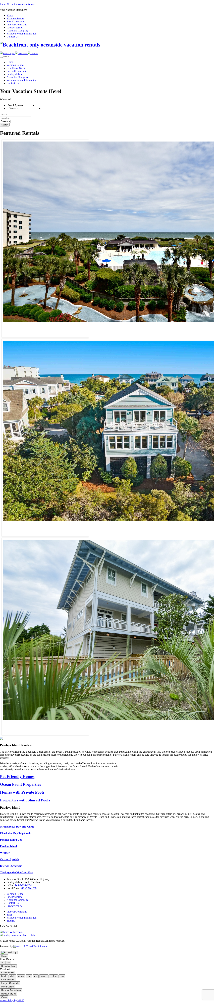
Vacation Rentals (15, 65)
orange (44, 976)
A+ (8, 962)
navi (62, 976)
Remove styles (8, 993)
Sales (9, 914)
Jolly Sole (45, 724)
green (21, 976)
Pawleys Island (15, 74)
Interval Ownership (17, 71)
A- (2, 962)
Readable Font (8, 966)
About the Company (17, 77)
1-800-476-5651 (23, 885)
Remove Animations (11, 990)
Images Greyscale (10, 983)
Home (10, 62)
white (12, 976)
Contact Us (13, 83)
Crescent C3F (45, 326)
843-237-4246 (28, 888)
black (4, 976)
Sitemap (11, 920)
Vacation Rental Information (21, 80)
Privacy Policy (14, 905)
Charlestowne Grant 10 (45, 525)
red (35, 976)
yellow (53, 976)
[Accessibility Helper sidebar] (9, 952)
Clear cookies (8, 979)
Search (4, 124)
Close (4, 956)
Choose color (7, 972)
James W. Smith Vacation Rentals (17, 4)
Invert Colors (7, 986)
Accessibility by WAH (12, 1000)
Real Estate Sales (16, 68)
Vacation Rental (15, 893)
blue (29, 976)
